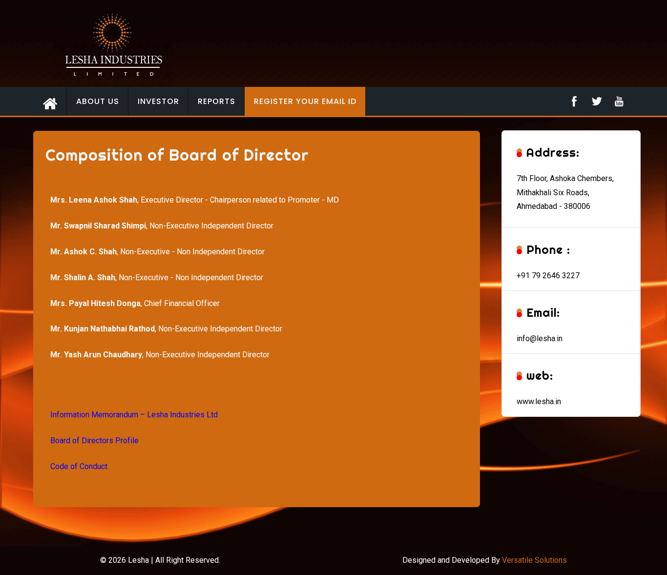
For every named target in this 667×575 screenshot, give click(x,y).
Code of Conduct (78, 466)
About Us (97, 101)
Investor (158, 101)
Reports (216, 101)
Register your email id (305, 101)
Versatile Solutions (534, 560)
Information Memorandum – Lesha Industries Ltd (134, 414)
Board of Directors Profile (94, 440)
